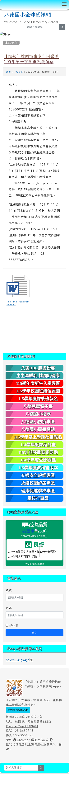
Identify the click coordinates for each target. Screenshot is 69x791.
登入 (34, 632)
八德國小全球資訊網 (27, 14)
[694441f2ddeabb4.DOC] (18, 285)
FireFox (39, 739)
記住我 (13, 625)
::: (4, 38)
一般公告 (18, 72)
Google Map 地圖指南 (22, 726)
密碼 (9, 607)
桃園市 (28, 531)
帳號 (9, 590)
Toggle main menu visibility (64, 4)
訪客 (8, 72)
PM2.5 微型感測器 (35, 564)
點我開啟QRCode (17, 710)
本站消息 (11, 42)
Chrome (22, 739)
